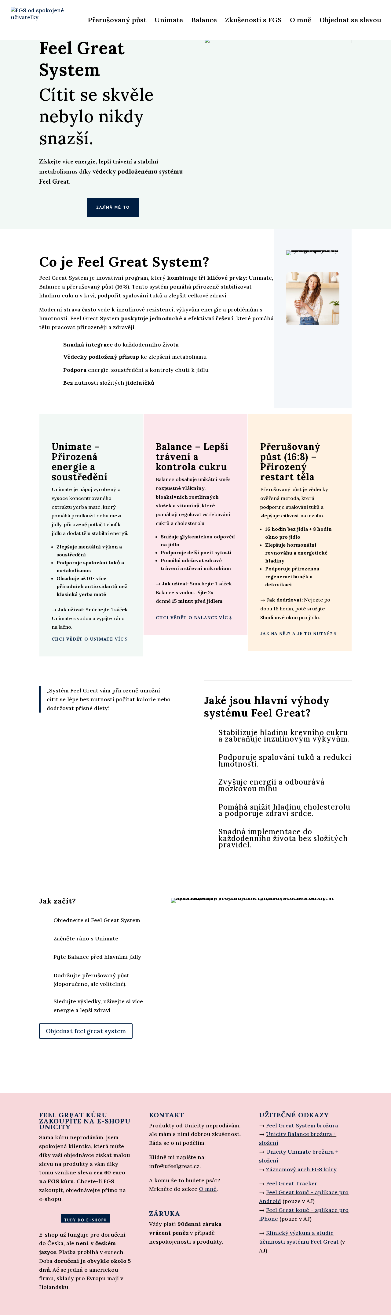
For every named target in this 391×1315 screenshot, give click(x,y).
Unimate (169, 21)
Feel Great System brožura (302, 1125)
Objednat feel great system (86, 1031)
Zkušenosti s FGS (253, 21)
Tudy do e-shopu (85, 1220)
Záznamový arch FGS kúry (301, 1169)
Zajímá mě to (113, 207)
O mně (300, 21)
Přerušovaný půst (117, 21)
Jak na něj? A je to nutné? (296, 633)
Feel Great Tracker (291, 1183)
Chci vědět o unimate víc (88, 639)
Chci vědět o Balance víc (192, 617)
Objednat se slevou (350, 21)
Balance (204, 21)
